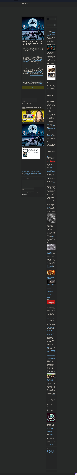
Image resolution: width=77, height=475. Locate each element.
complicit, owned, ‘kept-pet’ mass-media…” (36, 75)
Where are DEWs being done (50, 291)
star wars (40, 172)
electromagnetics (27, 171)
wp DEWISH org (25, 3)
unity (30, 173)
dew (40, 170)
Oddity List (30, 87)
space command (37, 172)
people (53, 182)
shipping (34, 172)
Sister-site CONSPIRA (49, 431)
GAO (52, 330)
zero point (40, 173)
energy (30, 171)
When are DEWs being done (50, 289)
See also (24, 101)
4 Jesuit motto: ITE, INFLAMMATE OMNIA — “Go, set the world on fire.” (51, 351)
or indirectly (50, 360)
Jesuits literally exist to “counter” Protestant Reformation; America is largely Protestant (51, 128)
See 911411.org (51, 167)
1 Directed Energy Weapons (50, 318)
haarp (40, 171)
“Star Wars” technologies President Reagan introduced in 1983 (51, 171)
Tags (43, 3)
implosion (42, 171)
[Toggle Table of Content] (35, 99)
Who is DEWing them (49, 294)
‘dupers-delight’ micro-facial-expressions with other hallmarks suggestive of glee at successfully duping (33, 60)
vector (32, 173)
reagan (22, 172)
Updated (46, 3)
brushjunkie (35, 170)
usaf (31, 173)
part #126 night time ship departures (36, 72)
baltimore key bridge (31, 170)
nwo (54, 459)
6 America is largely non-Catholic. (51, 358)
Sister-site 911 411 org (50, 428)
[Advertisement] (39, 11)
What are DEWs (49, 288)
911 (47, 450)
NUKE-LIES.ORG (49, 207)
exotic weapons (33, 171)
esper (31, 171)
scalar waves (28, 172)
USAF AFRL (50, 330)
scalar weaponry (31, 172)
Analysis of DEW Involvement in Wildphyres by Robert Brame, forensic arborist (51, 277)
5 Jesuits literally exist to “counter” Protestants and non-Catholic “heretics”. (51, 356)
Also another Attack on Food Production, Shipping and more (28, 174)
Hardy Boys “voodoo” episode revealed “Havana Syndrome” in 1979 (50, 334)
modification (48, 267)
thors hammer (24, 173)
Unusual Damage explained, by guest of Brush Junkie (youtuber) (30, 100)
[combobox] (51, 19)
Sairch (39, 3)
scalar (26, 172)
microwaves (49, 459)
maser (50, 458)
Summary (38, 87)
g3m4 (50, 3)
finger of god (37, 171)
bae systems (25, 170)
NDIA (48, 330)
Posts (37, 3)
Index (27, 87)
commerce (53, 452)
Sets (41, 3)
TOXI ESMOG (51, 434)
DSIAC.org (53, 125)
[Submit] (48, 19)
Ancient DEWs (48, 297)
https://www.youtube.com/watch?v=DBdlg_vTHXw (28, 122)
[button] (76, 474)
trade (29, 173)
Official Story (34, 87)
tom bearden (27, 173)
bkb (47, 452)
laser (50, 457)
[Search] (54, 25)
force (38, 171)
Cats (31, 3)
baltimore (28, 170)
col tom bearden (38, 170)
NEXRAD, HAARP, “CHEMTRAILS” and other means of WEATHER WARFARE (51, 266)
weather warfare (37, 173)
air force (23, 170)
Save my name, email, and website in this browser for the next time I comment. (32, 192)
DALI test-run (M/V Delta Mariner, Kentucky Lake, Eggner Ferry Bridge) (33, 79)
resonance (24, 172)
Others (34, 3)
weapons (35, 173)
